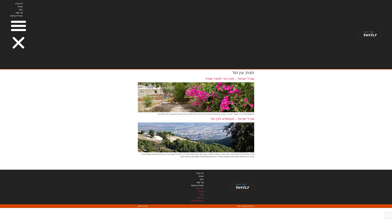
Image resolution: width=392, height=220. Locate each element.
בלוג (21, 10)
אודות (20, 7)
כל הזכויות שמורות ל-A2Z (245, 206)
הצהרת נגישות (16, 16)
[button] (18, 34)
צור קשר (19, 13)
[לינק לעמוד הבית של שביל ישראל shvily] (369, 34)
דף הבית (19, 3)
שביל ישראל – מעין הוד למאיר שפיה (229, 79)
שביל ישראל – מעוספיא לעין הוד (232, 119)
